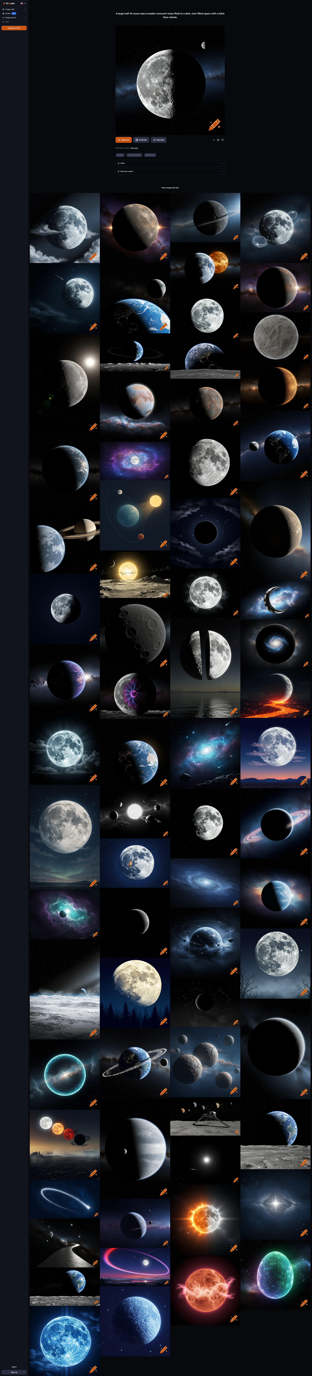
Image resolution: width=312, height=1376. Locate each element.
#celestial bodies (134, 155)
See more (134, 148)
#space (120, 155)
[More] (214, 140)
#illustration (150, 155)
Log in (14, 1367)
